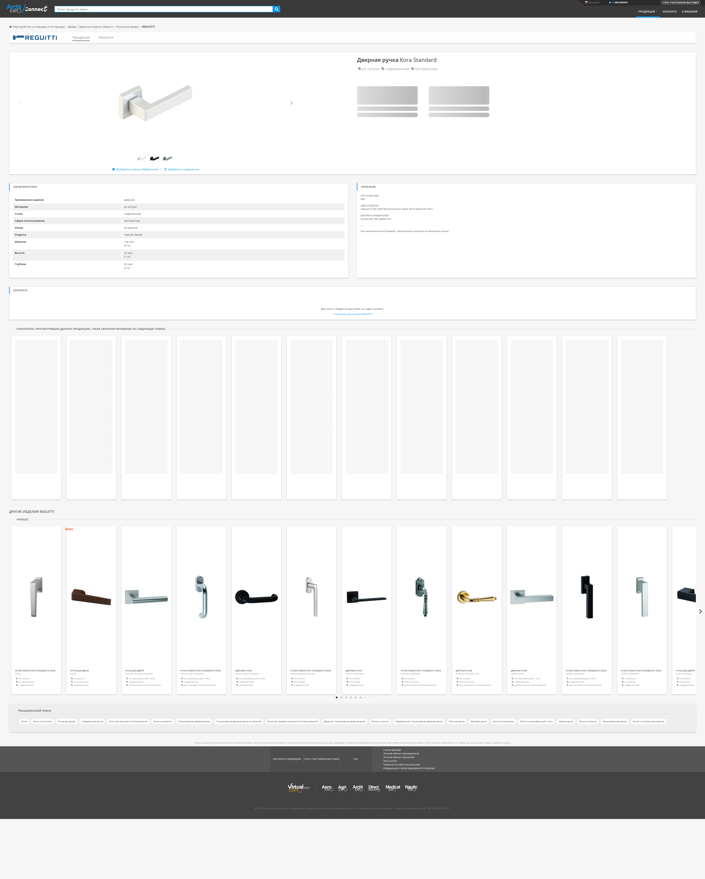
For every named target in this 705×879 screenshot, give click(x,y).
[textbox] (163, 9)
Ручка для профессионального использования (292, 721)
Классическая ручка (503, 721)
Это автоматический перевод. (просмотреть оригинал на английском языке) (405, 231)
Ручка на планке (588, 721)
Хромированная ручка (615, 721)
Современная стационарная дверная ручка (419, 721)
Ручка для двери (67, 721)
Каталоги (670, 11)
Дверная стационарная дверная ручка (345, 721)
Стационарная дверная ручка (194, 721)
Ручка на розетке (162, 721)
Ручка (24, 721)
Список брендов (392, 749)
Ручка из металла (42, 721)
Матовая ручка (479, 721)
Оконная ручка (457, 721)
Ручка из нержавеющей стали (536, 721)
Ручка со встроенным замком (648, 721)
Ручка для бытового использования (128, 721)
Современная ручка (92, 721)
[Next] (291, 103)
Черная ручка (565, 721)
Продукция (647, 11)
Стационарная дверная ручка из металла (238, 721)
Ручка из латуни (380, 721)
